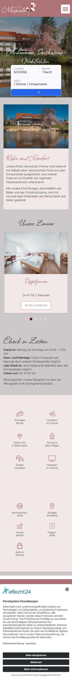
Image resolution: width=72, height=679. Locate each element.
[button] (65, 9)
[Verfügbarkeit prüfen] (39, 92)
